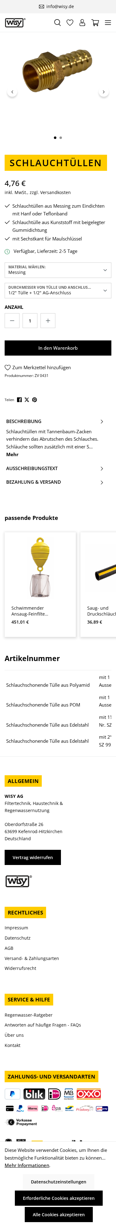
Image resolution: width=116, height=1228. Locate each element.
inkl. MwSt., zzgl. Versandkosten (38, 192)
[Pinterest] (35, 399)
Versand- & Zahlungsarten (32, 958)
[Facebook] (20, 399)
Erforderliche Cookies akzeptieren (59, 1198)
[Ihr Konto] (82, 22)
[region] (58, 91)
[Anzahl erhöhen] (48, 320)
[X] (27, 399)
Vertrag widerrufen (33, 857)
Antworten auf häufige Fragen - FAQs (43, 1025)
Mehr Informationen (27, 1165)
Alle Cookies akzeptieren (59, 1214)
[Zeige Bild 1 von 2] (55, 137)
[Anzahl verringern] (12, 320)
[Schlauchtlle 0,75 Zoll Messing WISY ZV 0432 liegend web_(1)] (58, 71)
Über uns (14, 1035)
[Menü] (108, 22)
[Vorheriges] (12, 92)
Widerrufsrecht (20, 968)
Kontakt (12, 1045)
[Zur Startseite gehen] (26, 22)
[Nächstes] (104, 92)
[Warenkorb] (95, 23)
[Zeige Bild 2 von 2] (60, 137)
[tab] (55, 437)
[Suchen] (57, 22)
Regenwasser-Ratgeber (29, 1015)
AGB (9, 948)
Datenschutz (18, 938)
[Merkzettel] (70, 22)
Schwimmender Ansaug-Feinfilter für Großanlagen (29, 611)
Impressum (16, 928)
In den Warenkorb (58, 348)
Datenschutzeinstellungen (58, 1182)
